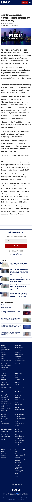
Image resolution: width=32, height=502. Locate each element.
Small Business (5, 423)
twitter (13, 485)
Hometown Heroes (19, 379)
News (11, 23)
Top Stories (4, 347)
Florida (3, 352)
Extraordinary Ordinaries (18, 381)
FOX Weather (18, 363)
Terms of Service (17, 254)
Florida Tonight (5, 396)
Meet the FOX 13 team (19, 432)
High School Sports (6, 387)
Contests (17, 425)
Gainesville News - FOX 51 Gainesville (5, 435)
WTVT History (18, 438)
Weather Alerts (18, 356)
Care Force (4, 410)
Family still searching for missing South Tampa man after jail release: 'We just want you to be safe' (11, 306)
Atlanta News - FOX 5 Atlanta (6, 438)
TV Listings (17, 435)
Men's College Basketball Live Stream (18, 467)
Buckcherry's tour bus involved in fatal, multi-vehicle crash (10, 312)
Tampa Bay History (6, 408)
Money (3, 414)
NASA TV (17, 408)
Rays (2, 377)
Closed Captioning (19, 440)
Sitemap (3, 369)
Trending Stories (19, 420)
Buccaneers (4, 375)
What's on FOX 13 (19, 423)
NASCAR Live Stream (20, 460)
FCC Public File (18, 442)
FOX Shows (18, 422)
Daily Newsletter (5, 367)
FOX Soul (17, 402)
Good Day (18, 373)
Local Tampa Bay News (5, 350)
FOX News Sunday (5, 365)
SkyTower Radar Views (19, 348)
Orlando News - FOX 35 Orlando (6, 432)
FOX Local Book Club (20, 418)
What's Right (4, 394)
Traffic (16, 375)
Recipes (17, 384)
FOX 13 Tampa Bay (5, 23)
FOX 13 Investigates (6, 360)
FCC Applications (19, 444)
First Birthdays (18, 386)
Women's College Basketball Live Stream (19, 472)
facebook (10, 485)
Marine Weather (19, 354)
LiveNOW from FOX (20, 399)
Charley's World (19, 377)
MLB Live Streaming (20, 459)
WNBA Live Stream (19, 475)
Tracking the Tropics (20, 360)
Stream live (4, 454)
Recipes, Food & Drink (5, 405)
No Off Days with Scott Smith (5, 381)
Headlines (17, 416)
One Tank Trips (5, 399)
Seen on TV (4, 363)
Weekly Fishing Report (5, 384)
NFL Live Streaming (20, 454)
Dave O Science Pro (20, 388)
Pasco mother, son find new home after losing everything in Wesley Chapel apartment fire (20, 279)
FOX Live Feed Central (18, 405)
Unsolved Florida (5, 362)
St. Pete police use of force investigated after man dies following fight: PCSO (11, 326)
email (22, 485)
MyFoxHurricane (19, 362)
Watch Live (24, 2)
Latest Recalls (4, 418)
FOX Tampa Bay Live (20, 409)
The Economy (4, 422)
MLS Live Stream (19, 477)
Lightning (3, 379)
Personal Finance (5, 420)
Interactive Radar (19, 351)
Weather (18, 345)
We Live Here (5, 392)
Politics (3, 358)
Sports (3, 373)
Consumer (3, 354)
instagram (16, 485)
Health (3, 356)
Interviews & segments (4, 456)
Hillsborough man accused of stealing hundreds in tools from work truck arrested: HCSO (19, 294)
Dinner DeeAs (4, 397)
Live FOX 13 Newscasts (18, 396)
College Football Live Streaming (20, 456)
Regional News (6, 429)
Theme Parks (4, 401)
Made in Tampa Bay (6, 403)
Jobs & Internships (19, 436)
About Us (18, 429)
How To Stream (19, 394)
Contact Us (17, 446)
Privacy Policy (17, 253)
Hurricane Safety (19, 358)
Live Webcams (18, 352)
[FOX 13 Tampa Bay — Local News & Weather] (5, 2)
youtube (19, 485)
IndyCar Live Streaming (18, 463)
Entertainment (20, 414)
